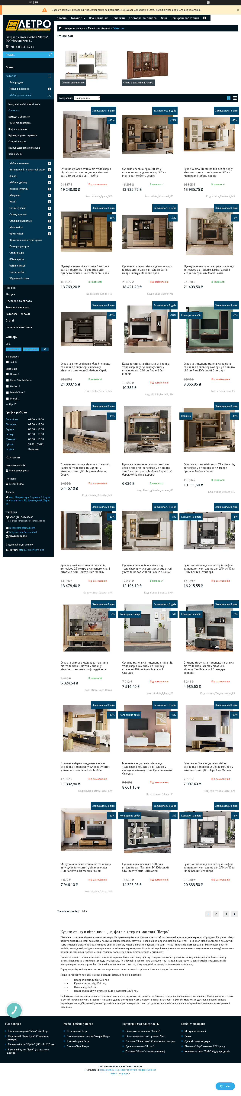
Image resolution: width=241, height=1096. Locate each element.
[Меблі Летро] (28, 25)
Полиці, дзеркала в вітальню (24, 147)
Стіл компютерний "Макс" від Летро (28, 1031)
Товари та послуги (74, 28)
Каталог (76, 18)
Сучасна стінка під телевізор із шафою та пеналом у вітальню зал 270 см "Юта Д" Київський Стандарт (209, 569)
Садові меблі (16, 272)
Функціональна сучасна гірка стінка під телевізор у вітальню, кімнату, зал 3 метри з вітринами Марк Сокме (209, 270)
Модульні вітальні (195, 1031)
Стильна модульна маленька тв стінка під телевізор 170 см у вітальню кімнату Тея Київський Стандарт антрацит (209, 667)
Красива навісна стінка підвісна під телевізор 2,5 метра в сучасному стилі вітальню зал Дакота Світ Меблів (85, 569)
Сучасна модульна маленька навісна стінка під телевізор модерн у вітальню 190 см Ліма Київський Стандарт (209, 367)
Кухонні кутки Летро (78, 1041)
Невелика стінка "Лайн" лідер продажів (207, 1051)
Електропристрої (19, 246)
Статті (10, 320)
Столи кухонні (17, 208)
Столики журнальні (20, 220)
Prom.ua (138, 1066)
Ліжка (12, 176)
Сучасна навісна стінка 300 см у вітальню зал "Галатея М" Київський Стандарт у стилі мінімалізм (145, 867)
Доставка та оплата (143, 18)
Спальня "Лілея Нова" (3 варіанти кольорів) (150, 1041)
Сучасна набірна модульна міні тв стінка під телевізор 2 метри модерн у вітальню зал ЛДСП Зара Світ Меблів (208, 767)
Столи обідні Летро (78, 1046)
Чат (228, 1086)
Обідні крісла (16, 259)
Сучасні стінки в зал (73, 82)
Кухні (12, 201)
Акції (163, 18)
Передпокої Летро (77, 1031)
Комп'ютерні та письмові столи (27, 169)
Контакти (118, 18)
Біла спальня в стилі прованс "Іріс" (145, 1036)
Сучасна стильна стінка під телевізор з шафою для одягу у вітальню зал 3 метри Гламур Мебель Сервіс (147, 270)
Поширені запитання (185, 18)
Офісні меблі (16, 233)
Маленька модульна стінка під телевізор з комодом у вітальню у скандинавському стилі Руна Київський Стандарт (147, 768)
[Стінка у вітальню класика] (148, 65)
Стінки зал (14, 110)
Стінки (188, 1036)
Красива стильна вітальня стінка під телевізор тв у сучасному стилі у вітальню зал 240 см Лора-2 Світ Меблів (145, 369)
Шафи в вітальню (17, 129)
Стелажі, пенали (17, 141)
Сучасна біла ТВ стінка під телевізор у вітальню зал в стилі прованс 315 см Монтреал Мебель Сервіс (208, 172)
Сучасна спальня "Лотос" (140, 1046)
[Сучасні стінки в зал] (86, 65)
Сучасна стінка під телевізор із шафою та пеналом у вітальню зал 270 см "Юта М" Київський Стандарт (209, 867)
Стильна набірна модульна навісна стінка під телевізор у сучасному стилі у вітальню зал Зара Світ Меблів (85, 767)
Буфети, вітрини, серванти (22, 135)
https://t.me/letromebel (23, 532)
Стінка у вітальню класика (138, 82)
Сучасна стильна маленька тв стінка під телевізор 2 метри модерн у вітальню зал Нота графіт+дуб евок (84, 666)
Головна (61, 18)
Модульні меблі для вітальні (24, 104)
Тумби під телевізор (19, 122)
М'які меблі (16, 227)
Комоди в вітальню (19, 116)
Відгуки (10, 294)
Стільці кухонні (18, 214)
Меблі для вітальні (99, 28)
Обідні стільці (17, 265)
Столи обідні (16, 252)
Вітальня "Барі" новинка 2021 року (205, 1046)
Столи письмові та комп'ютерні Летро (88, 1036)
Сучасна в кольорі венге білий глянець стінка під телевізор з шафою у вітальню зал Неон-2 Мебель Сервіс (85, 367)
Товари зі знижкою (18, 307)
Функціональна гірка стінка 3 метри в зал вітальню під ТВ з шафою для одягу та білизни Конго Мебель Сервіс (85, 270)
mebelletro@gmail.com (22, 527)
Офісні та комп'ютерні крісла (25, 240)
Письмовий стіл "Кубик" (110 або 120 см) (31, 1044)
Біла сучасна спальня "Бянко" (143, 1031)
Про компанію (98, 18)
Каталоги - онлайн (18, 314)
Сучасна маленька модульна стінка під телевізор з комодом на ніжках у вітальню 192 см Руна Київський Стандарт (147, 667)
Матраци (14, 195)
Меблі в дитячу (18, 182)
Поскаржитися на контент (113, 1070)
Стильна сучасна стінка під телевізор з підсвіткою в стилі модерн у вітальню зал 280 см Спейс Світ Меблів (86, 172)
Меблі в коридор (19, 88)
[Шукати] (50, 54)
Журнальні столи (19, 278)
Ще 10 (12, 404)
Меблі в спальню (19, 163)
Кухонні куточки (18, 188)
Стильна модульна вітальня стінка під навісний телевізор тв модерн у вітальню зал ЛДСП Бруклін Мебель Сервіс (85, 469)
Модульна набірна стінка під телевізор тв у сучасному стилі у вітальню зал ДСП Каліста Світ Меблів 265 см (86, 867)
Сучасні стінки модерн (197, 1041)
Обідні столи (15, 154)
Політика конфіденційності (142, 1070)
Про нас (10, 287)
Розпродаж (16, 82)
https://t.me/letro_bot (31, 549)
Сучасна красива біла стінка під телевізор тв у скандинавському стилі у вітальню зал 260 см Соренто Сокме (147, 569)
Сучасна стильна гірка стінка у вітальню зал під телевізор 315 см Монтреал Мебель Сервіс (144, 172)
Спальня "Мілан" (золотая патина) (145, 1051)
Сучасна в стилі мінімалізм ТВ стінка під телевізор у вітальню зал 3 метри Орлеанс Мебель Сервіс (209, 468)
